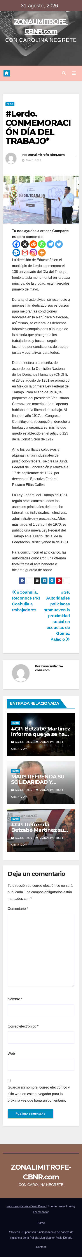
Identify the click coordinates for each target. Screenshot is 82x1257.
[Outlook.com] (16, 252)
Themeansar (40, 1212)
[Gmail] (25, 252)
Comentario (18, 908)
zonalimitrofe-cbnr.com (46, 155)
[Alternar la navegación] (74, 73)
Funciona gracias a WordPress (26, 1206)
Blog (10, 104)
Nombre (15, 999)
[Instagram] (33, 252)
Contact (41, 1247)
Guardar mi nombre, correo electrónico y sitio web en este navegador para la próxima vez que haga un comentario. (39, 1093)
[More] (42, 252)
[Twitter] (59, 244)
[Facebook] (16, 244)
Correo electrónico (23, 1026)
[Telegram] (50, 244)
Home (41, 1223)
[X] (25, 244)
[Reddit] (33, 244)
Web (11, 1053)
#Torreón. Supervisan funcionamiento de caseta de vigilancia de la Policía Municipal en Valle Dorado (41, 1234)
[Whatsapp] (42, 244)
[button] (64, 73)
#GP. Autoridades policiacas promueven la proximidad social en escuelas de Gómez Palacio (57, 616)
